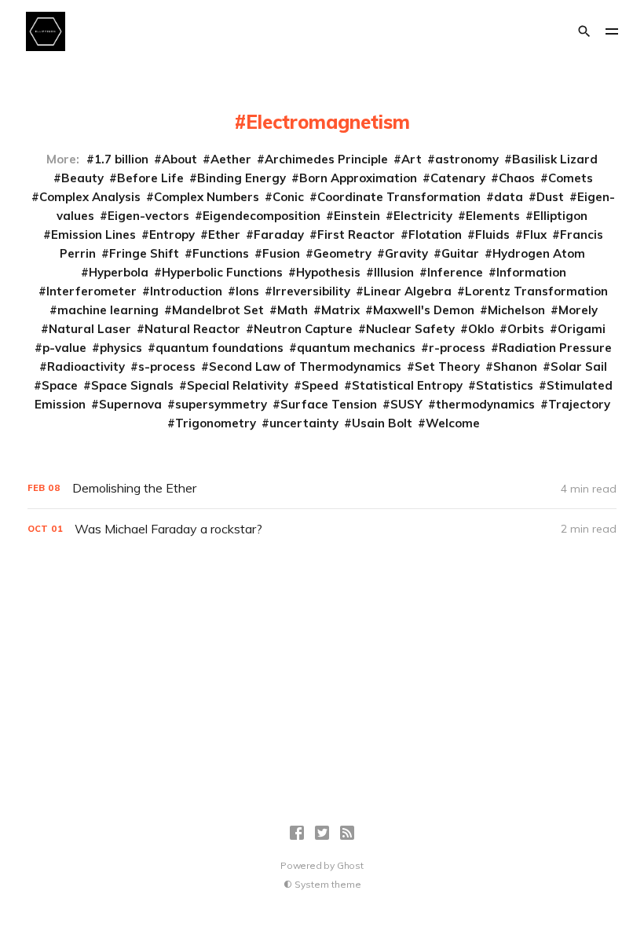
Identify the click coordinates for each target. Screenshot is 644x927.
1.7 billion (121, 159)
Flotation (435, 234)
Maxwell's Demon (423, 309)
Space (60, 385)
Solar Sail (579, 366)
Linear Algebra (408, 291)
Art (411, 159)
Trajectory (579, 404)
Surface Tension (328, 404)
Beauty (82, 177)
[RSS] (347, 832)
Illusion (394, 272)
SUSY (406, 404)
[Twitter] (322, 832)
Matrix (340, 309)
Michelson (516, 309)
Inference (455, 272)
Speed (320, 385)
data (508, 196)
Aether (230, 159)
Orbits (525, 328)
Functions (220, 253)
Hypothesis (328, 272)
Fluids (492, 234)
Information (531, 272)
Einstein (357, 215)
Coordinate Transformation (399, 196)
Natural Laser (90, 328)
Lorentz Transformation (536, 291)
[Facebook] (296, 832)
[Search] (584, 31)
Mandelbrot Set (218, 309)
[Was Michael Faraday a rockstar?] (322, 529)
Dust (550, 196)
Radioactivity (86, 366)
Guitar (460, 253)
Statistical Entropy (407, 385)
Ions (247, 291)
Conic (288, 196)
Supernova (130, 404)
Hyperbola (118, 272)
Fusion (281, 253)
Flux (535, 234)
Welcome (453, 423)
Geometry (342, 253)
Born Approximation (358, 177)
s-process (167, 366)
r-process (457, 347)
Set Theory (447, 366)
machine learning (108, 309)
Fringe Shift (144, 253)
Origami (582, 328)
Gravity (406, 253)
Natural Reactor (192, 328)
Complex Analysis (90, 196)
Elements (493, 215)
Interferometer (91, 291)
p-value (64, 347)
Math (292, 309)
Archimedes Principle (326, 159)
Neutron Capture (303, 328)
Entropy (172, 234)
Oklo (481, 328)
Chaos (517, 177)
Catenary (457, 177)
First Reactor (356, 234)
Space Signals (132, 385)
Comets (570, 177)
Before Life (150, 177)
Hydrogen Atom (538, 253)
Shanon (515, 366)
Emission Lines (93, 234)
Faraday (279, 234)
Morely (578, 309)
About (179, 159)
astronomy (467, 159)
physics (121, 347)
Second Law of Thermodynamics (305, 366)
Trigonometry (215, 423)
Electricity (422, 215)
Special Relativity (237, 385)
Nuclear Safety (410, 328)
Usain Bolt (382, 423)
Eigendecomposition (261, 215)
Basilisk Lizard (555, 159)
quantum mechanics (356, 347)
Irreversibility (311, 291)
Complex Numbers (206, 196)
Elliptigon (560, 215)
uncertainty (303, 423)
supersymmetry (221, 404)
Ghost (350, 865)
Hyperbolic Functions (222, 272)
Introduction (186, 291)
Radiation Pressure (555, 347)
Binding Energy (241, 177)
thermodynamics (485, 404)
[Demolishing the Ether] (322, 488)
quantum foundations (220, 347)
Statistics (504, 385)
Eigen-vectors (148, 215)
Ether (224, 234)
